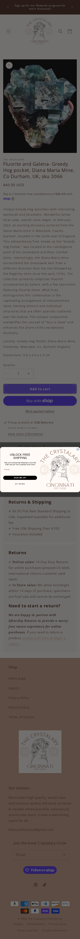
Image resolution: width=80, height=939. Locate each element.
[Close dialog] (78, 449)
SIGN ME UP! (20, 478)
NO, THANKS (20, 484)
